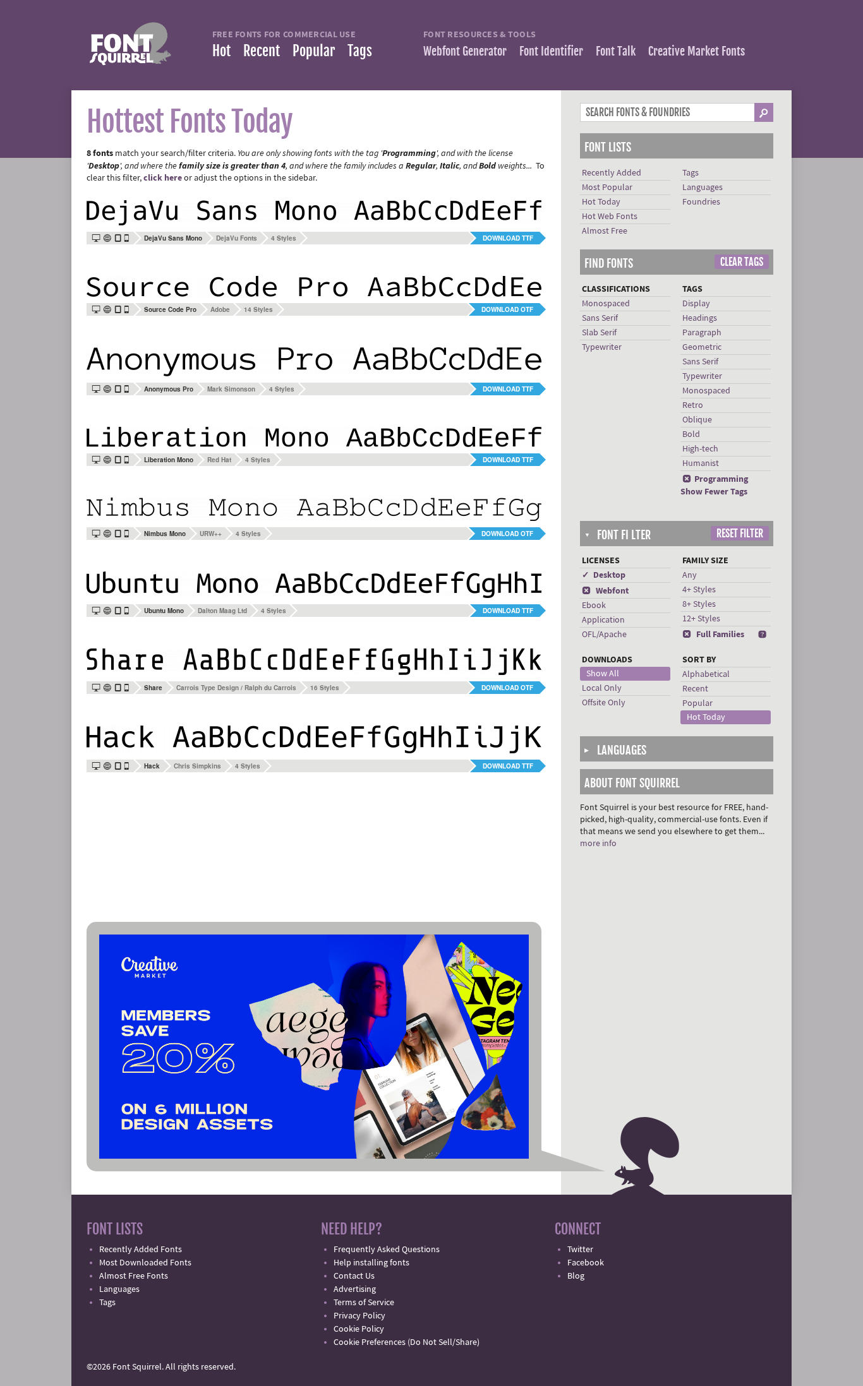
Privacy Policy (359, 1316)
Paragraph (701, 332)
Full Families (713, 634)
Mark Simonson (231, 389)
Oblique (697, 420)
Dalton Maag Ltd (222, 610)
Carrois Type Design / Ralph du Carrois (236, 687)
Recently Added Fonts (140, 1249)
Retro (692, 405)
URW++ (211, 533)
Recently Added (611, 173)
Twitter (580, 1249)
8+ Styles (699, 604)
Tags (359, 50)
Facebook (585, 1263)
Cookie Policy (359, 1329)
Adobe (220, 309)
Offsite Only (603, 702)
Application (603, 620)
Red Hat (219, 459)
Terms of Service (364, 1302)
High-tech (700, 449)
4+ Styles (699, 589)
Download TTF (508, 238)
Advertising (355, 1289)
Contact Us (354, 1276)
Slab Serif (599, 332)
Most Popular (607, 187)
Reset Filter (739, 533)
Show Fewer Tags (713, 492)
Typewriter (602, 347)
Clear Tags (741, 262)
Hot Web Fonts (609, 216)
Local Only (602, 688)
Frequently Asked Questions (387, 1249)
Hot (221, 50)
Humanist (700, 463)
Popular (314, 50)
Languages (702, 187)
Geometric (701, 347)
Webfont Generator (465, 51)
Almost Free (604, 231)
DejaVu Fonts (236, 238)
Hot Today (601, 202)
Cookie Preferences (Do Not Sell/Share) (407, 1342)
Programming (715, 479)
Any (689, 575)
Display (696, 303)
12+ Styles (701, 618)
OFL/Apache (604, 634)
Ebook (594, 605)
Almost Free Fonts (133, 1276)
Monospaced (606, 303)
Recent (261, 50)
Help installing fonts (371, 1263)
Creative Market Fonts (696, 51)
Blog (575, 1276)
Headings (699, 318)
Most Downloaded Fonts (145, 1263)
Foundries (701, 202)
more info (598, 843)
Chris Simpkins (197, 766)
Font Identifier (551, 51)
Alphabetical (706, 674)
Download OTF (507, 309)
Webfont (605, 591)
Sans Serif (600, 318)
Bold (691, 434)
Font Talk (616, 51)
